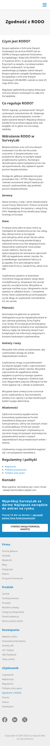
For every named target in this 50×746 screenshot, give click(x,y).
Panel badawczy (10, 616)
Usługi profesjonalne (13, 611)
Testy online (8, 659)
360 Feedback (9, 654)
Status (5, 701)
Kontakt (6, 555)
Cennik (5, 593)
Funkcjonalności (10, 598)
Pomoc (5, 697)
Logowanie (8, 674)
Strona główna (10, 551)
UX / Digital (8, 650)
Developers (8, 706)
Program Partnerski (12, 578)
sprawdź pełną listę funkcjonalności (22, 516)
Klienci (5, 573)
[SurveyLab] (14, 4)
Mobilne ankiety (10, 607)
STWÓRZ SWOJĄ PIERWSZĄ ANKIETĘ (25, 528)
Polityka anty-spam (15, 472)
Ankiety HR (7, 645)
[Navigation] (44, 4)
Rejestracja (8, 679)
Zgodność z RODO (11, 692)
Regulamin (10, 466)
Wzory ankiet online (12, 621)
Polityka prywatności (16, 469)
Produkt (6, 602)
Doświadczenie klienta (14, 641)
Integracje (7, 569)
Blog (4, 564)
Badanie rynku (9, 636)
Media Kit (7, 560)
